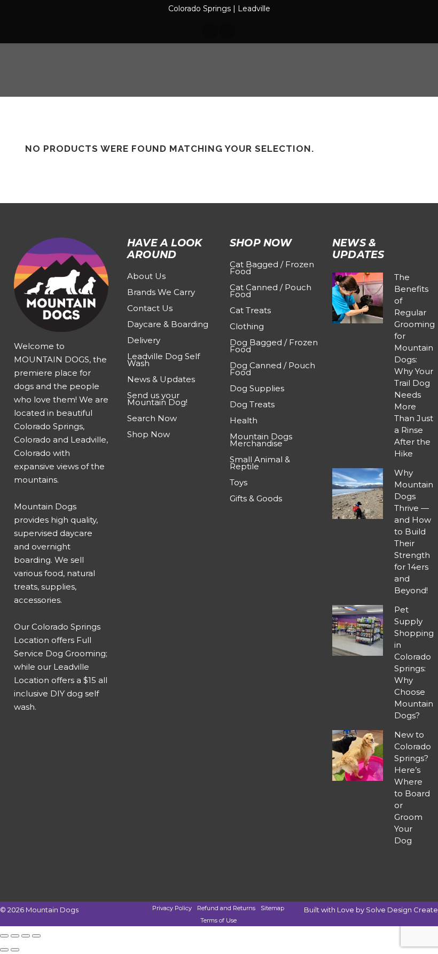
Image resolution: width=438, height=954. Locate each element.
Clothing (247, 326)
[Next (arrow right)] (15, 949)
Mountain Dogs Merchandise (261, 440)
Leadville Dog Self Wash (163, 360)
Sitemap (272, 908)
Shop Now (148, 434)
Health (243, 420)
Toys (238, 482)
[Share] (25, 935)
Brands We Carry (161, 292)
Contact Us (150, 308)
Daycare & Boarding (167, 324)
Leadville (254, 8)
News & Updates (161, 379)
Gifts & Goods (256, 498)
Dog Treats (252, 404)
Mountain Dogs (52, 909)
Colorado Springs (199, 8)
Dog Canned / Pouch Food (272, 369)
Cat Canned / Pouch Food (270, 291)
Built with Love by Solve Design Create (371, 909)
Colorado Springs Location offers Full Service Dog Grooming (60, 640)
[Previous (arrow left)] (4, 949)
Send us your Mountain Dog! (157, 399)
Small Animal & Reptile (260, 463)
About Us (146, 276)
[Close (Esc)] (36, 935)
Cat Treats (250, 310)
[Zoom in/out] (4, 935)
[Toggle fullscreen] (15, 935)
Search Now (152, 418)
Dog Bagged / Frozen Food (274, 346)
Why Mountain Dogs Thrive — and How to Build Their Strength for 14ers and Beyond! (413, 531)
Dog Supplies (257, 388)
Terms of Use (218, 920)
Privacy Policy (172, 908)
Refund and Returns (226, 908)
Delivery (143, 340)
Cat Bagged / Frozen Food (272, 268)
